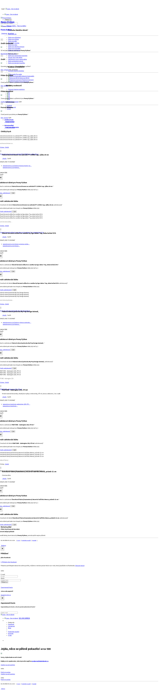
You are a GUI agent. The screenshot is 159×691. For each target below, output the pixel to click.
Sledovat (4, 33)
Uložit (7, 147)
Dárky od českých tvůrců (15, 61)
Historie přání (10, 127)
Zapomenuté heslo (7, 587)
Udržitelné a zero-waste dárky (17, 59)
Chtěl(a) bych (9, 122)
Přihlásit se (4, 582)
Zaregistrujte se (6, 595)
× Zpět (12, 193)
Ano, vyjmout (5, 70)
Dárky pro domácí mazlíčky (16, 63)
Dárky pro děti (12, 41)
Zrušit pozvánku (6, 102)
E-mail (3, 574)
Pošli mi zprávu (5, 672)
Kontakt (9, 109)
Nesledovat (4, 54)
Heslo (2, 578)
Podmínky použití (26, 540)
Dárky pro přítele (13, 39)
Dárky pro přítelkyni (14, 37)
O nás (18, 540)
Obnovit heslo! (79, 565)
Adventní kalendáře (28, 76)
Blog (9, 628)
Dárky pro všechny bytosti (16, 47)
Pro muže (19, 74)
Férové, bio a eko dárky (15, 57)
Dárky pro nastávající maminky (17, 56)
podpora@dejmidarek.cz (40, 661)
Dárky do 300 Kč (24, 78)
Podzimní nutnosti (27, 80)
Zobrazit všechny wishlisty (16, 89)
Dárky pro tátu (12, 45)
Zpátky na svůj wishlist (8, 665)
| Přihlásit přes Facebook (9, 562)
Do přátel (10, 33)
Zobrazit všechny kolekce (16, 71)
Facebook (9, 105)
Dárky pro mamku (13, 43)
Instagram (11, 626)
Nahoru (3, 545)
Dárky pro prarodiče (14, 48)
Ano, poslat (4, 86)
